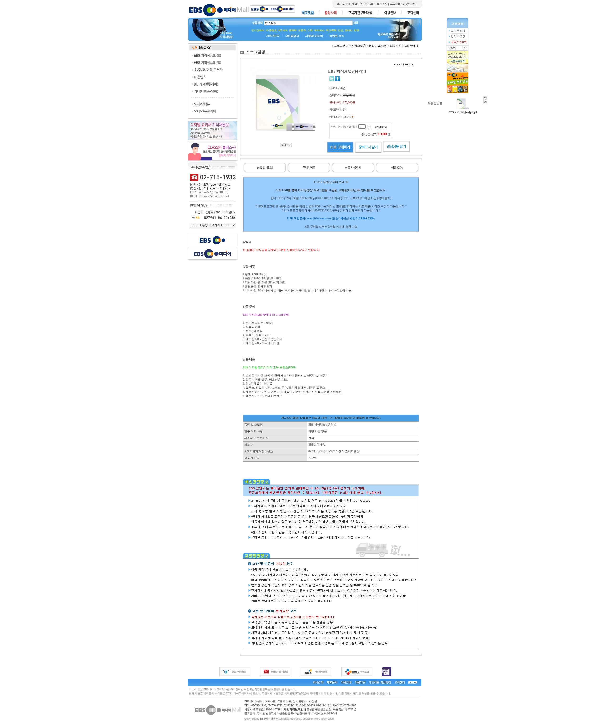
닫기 (485, 100)
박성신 (313, 701)
